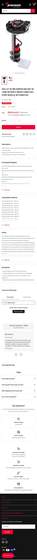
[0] (34, 4)
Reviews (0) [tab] (10, 297)
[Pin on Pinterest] (27, 134)
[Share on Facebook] (23, 134)
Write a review (18, 311)
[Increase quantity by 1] (19, 120)
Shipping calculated (19, 115)
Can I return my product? (9, 397)
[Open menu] (3, 4)
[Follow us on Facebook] (3, 542)
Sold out (18, 127)
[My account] (30, 4)
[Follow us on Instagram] (6, 542)
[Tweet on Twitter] (30, 134)
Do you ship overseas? (8, 379)
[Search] (33, 11)
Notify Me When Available (8, 136)
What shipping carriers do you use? (12, 391)
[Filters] (4, 302)
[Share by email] (34, 134)
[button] (9, 348)
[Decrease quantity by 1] (9, 120)
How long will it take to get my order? (13, 385)
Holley (4, 106)
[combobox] (16, 11)
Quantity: (4, 120)
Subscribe (7, 532)
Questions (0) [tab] (27, 297)
